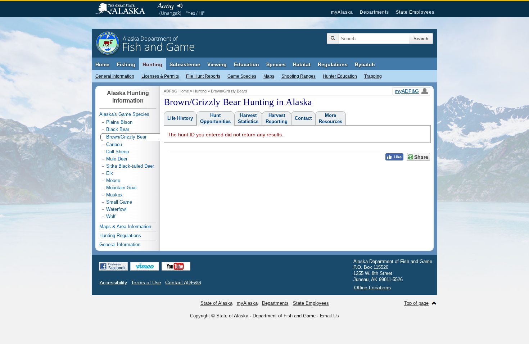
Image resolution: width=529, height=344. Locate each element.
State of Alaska (123, 9)
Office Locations (372, 287)
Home (102, 64)
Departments (374, 12)
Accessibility (113, 282)
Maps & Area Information (125, 226)
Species (276, 64)
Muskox (114, 195)
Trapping (373, 76)
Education (246, 64)
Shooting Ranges (298, 76)
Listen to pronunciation (179, 5)
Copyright (200, 315)
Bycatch (365, 64)
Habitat (302, 64)
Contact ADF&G (183, 282)
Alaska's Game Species (124, 114)
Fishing (126, 64)
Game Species (241, 76)
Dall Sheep (117, 151)
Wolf (111, 216)
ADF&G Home (176, 91)
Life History (180, 118)
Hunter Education (340, 76)
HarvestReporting (277, 118)
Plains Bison (119, 122)
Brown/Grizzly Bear (126, 137)
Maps (268, 76)
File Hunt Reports (203, 76)
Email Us (329, 315)
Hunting (152, 64)
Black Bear (117, 129)
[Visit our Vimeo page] (144, 266)
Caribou (114, 144)
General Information (114, 76)
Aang (165, 5)
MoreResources (330, 118)
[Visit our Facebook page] (113, 266)
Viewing (217, 64)
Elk (109, 173)
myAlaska (342, 12)
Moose (113, 180)
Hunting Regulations (120, 235)
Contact (303, 118)
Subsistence (184, 64)
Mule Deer (116, 159)
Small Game (119, 202)
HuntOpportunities (215, 118)
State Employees (415, 12)
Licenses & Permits (160, 76)
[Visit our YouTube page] (176, 266)
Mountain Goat (121, 187)
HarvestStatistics (248, 118)
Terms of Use (146, 282)
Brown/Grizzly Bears (229, 91)
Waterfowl (116, 209)
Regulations (333, 64)
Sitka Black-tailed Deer (130, 166)
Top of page (416, 303)
